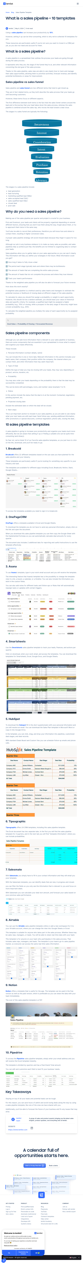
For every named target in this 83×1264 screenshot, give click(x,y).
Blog (12, 12)
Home (8, 12)
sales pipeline (17, 32)
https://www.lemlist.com (17, 1130)
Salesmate (14, 876)
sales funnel (25, 88)
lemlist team (18, 1119)
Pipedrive (20, 1059)
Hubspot (22, 725)
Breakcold (10, 455)
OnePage (9, 523)
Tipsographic (11, 827)
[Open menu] (78, 4)
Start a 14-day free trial (33, 1165)
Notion (8, 991)
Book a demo (53, 1165)
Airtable (21, 926)
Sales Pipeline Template (23, 12)
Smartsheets (17, 647)
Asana (13, 572)
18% (51, 32)
